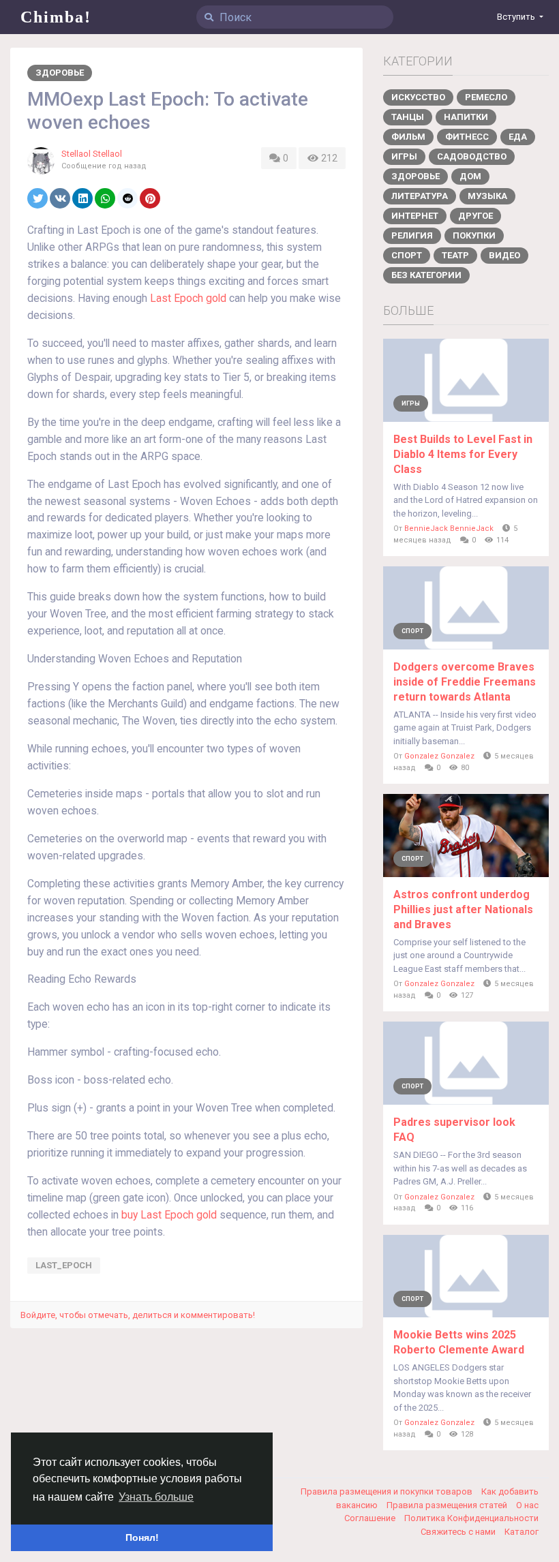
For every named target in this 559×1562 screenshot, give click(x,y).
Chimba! (55, 17)
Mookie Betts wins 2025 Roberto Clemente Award (458, 1342)
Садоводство (472, 156)
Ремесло (486, 97)
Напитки (466, 117)
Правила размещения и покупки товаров (387, 1491)
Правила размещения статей (448, 1505)
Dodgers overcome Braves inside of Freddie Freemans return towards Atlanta (464, 681)
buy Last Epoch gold (169, 1215)
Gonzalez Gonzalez (439, 756)
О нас (527, 1505)
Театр (455, 255)
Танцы (407, 117)
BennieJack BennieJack (449, 528)
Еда (518, 137)
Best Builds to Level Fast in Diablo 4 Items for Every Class (462, 454)
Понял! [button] (142, 1537)
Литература (419, 196)
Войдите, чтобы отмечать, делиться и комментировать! (137, 1315)
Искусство (418, 97)
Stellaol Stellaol (91, 154)
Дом (470, 176)
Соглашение (370, 1518)
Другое (475, 216)
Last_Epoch (63, 1265)
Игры (404, 156)
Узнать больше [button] (156, 1497)
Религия (412, 235)
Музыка (487, 196)
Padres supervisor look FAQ (454, 1130)
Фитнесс (467, 137)
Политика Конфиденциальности (471, 1518)
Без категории (426, 275)
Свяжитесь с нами (459, 1532)
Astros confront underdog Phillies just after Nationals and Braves (463, 909)
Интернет (414, 216)
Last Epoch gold (188, 298)
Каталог (521, 1532)
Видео (504, 255)
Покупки (474, 235)
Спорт (406, 255)
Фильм (408, 137)
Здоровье (59, 72)
